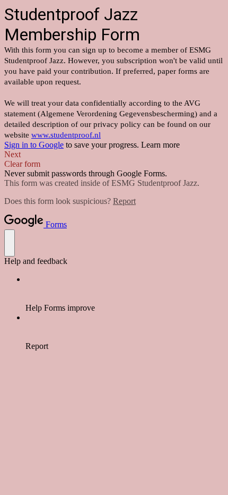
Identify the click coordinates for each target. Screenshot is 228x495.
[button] (114, 154)
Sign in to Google (34, 144)
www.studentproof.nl (66, 135)
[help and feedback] (9, 243)
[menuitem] (124, 294)
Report (124, 201)
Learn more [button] (160, 144)
